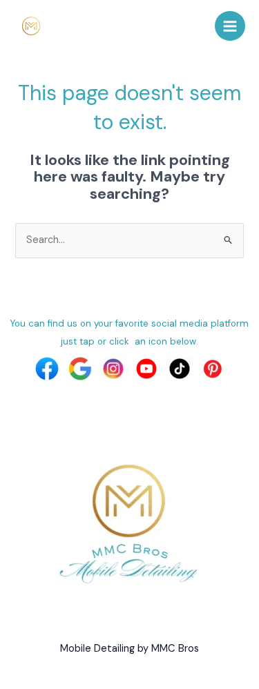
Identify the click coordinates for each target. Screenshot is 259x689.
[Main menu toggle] (230, 26)
